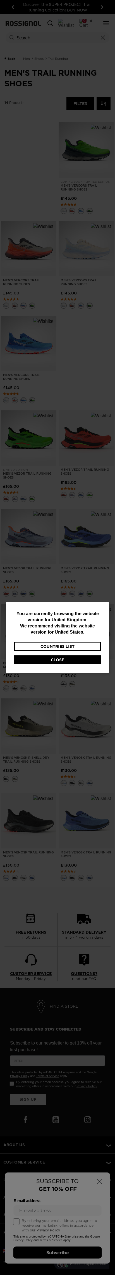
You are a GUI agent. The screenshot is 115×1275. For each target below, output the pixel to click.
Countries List (57, 646)
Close (57, 660)
